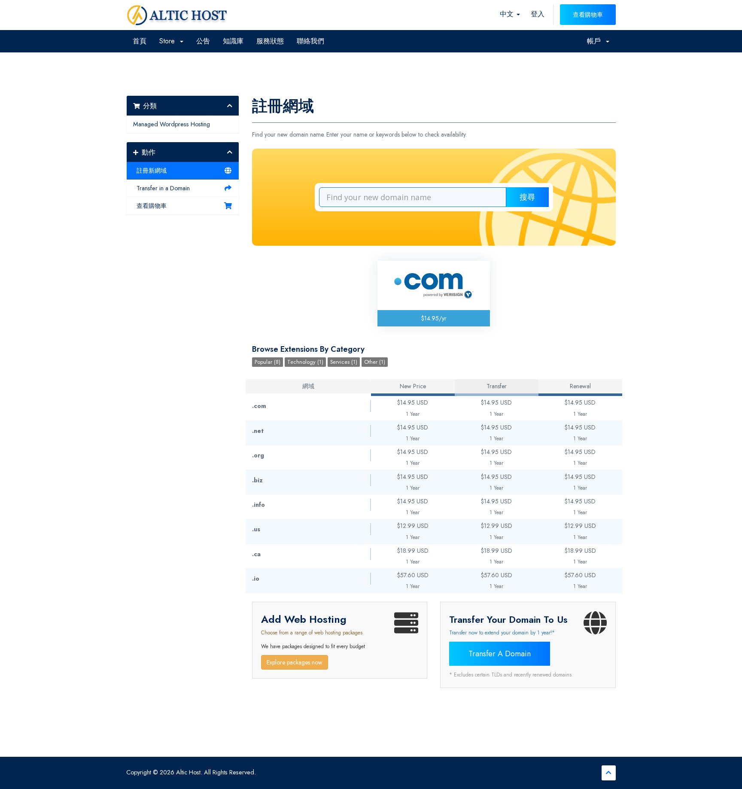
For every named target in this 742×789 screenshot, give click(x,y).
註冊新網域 (150, 170)
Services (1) (343, 362)
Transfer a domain (499, 653)
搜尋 (527, 197)
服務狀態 (270, 41)
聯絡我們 (310, 41)
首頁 (139, 41)
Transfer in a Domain (161, 188)
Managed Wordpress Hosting (171, 124)
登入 (537, 14)
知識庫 (233, 41)
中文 (508, 14)
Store (169, 41)
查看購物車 (588, 14)
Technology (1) (305, 362)
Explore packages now (294, 662)
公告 (203, 41)
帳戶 (596, 41)
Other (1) (374, 362)
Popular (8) (267, 362)
